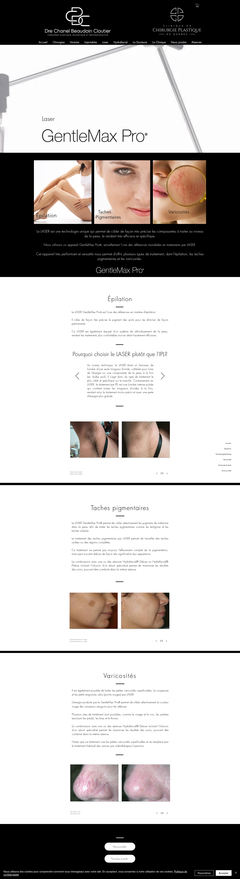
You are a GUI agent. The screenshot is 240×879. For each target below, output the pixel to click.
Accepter (224, 873)
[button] (197, 5)
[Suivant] (162, 376)
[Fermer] (236, 873)
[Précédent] (77, 376)
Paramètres (204, 873)
